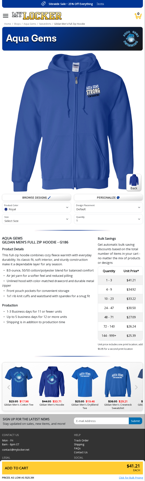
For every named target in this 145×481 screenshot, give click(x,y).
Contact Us (81, 452)
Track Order (81, 440)
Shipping (79, 444)
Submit (135, 421)
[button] (5, 16)
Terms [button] (100, 3)
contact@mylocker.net (15, 449)
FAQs (77, 448)
